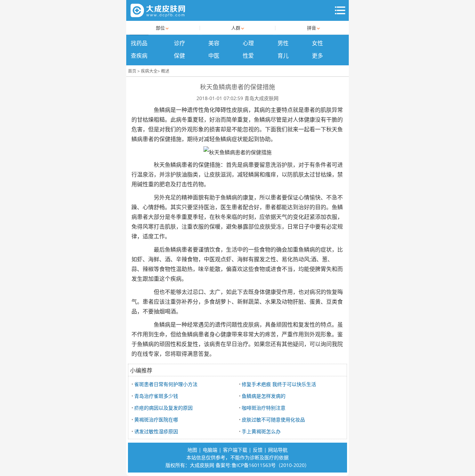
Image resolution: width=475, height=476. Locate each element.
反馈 (258, 449)
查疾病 (139, 55)
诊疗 (179, 43)
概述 (165, 71)
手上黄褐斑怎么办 (261, 431)
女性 (317, 43)
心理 (248, 43)
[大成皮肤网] (158, 10)
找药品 (139, 43)
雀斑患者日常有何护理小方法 (166, 384)
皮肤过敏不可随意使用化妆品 (273, 419)
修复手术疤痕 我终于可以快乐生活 (279, 384)
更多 (317, 55)
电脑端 (210, 449)
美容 (213, 43)
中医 (213, 55)
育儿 (283, 55)
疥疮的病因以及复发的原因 (163, 407)
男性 (283, 43)
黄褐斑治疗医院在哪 (156, 419)
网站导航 (278, 449)
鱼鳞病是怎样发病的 (263, 396)
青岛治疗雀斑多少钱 (156, 396)
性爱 (248, 55)
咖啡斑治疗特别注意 (263, 407)
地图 (192, 449)
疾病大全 (149, 71)
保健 (179, 55)
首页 (132, 71)
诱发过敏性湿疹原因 (156, 431)
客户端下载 (235, 449)
